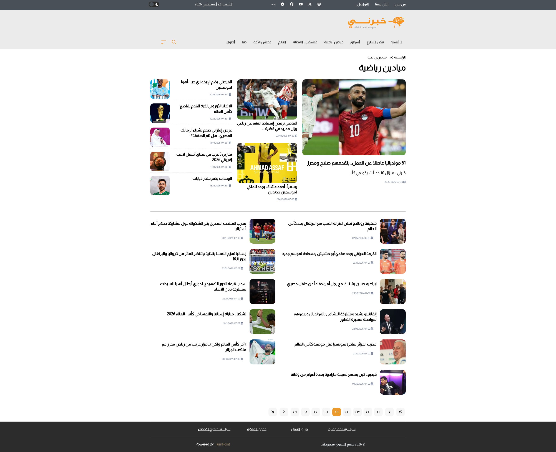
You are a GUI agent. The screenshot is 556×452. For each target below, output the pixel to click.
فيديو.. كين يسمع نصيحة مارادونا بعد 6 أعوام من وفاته (334, 374)
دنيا (244, 42)
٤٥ (337, 412)
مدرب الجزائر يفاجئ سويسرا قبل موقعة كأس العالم (336, 344)
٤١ (378, 412)
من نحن (400, 4)
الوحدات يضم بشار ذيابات (212, 178)
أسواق (355, 42)
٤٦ (326, 412)
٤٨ (305, 412)
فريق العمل (299, 429)
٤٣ (357, 412)
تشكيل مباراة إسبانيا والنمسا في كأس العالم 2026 (206, 314)
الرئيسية (396, 42)
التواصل (363, 4)
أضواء (231, 42)
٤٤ (347, 412)
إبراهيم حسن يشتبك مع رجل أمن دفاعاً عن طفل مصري (332, 284)
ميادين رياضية (333, 42)
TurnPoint (222, 444)
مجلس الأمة (262, 42)
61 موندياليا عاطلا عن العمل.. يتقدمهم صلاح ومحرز (356, 163)
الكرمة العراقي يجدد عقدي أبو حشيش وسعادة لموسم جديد (329, 253)
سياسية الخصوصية (342, 429)
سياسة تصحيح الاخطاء (214, 429)
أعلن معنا (382, 4)
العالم (282, 42)
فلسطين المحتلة (305, 42)
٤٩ (295, 412)
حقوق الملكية (256, 429)
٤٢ (368, 412)
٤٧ (316, 412)
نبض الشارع (375, 42)
